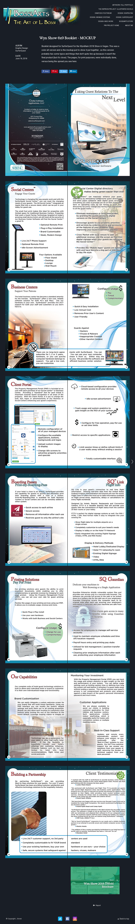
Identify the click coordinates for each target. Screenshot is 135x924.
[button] (97, 905)
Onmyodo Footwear (103, 13)
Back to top (124, 919)
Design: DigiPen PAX (125, 13)
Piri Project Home (111, 25)
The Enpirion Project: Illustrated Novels (115, 9)
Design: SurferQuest (124, 17)
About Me (129, 25)
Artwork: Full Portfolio (122, 5)
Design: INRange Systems (100, 17)
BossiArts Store (126, 21)
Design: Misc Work (105, 21)
